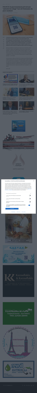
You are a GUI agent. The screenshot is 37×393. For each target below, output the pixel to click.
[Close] (34, 181)
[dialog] (18, 196)
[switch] (30, 195)
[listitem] (18, 193)
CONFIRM (12, 208)
